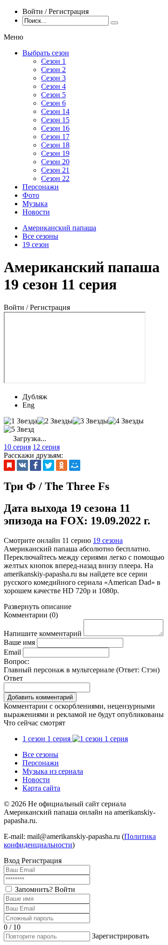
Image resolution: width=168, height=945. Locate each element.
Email (12, 652)
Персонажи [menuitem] (40, 187)
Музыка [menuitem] (35, 204)
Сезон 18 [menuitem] (55, 145)
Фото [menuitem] (30, 195)
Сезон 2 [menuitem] (53, 70)
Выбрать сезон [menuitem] (45, 53)
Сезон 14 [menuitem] (55, 111)
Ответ (13, 678)
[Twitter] (48, 465)
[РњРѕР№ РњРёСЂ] (74, 465)
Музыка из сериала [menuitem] (52, 771)
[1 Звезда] (20, 421)
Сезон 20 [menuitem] (55, 162)
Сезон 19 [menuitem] (55, 153)
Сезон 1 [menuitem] (53, 61)
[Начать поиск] (114, 22)
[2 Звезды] (55, 421)
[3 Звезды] (90, 421)
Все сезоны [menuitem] (40, 754)
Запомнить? (34, 889)
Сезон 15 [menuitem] (55, 120)
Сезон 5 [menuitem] (53, 95)
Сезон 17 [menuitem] (55, 137)
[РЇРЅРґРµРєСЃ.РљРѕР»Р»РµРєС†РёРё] (9, 465)
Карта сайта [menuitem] (41, 788)
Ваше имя (19, 642)
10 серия (17, 447)
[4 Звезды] (126, 421)
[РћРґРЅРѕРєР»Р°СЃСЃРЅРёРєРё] (61, 465)
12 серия (46, 447)
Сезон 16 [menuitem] (55, 128)
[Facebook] (35, 465)
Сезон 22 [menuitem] (55, 178)
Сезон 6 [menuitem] (53, 103)
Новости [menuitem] (36, 212)
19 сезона (108, 540)
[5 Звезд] (19, 429)
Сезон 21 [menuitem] (55, 170)
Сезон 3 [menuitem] (53, 78)
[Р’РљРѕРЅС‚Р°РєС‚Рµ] (22, 465)
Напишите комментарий (43, 633)
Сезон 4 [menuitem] (53, 86)
